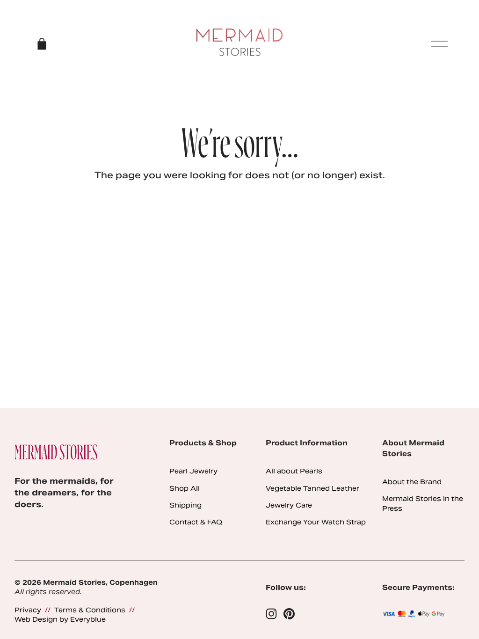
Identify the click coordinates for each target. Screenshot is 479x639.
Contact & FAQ (195, 522)
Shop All (184, 488)
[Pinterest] (289, 613)
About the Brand (412, 482)
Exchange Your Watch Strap (316, 522)
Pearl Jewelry (193, 471)
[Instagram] (271, 613)
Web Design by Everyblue (60, 619)
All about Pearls (294, 471)
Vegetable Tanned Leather (312, 488)
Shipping (185, 505)
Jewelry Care (289, 505)
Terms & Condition (87, 610)
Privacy (28, 610)
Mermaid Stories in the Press (422, 503)
